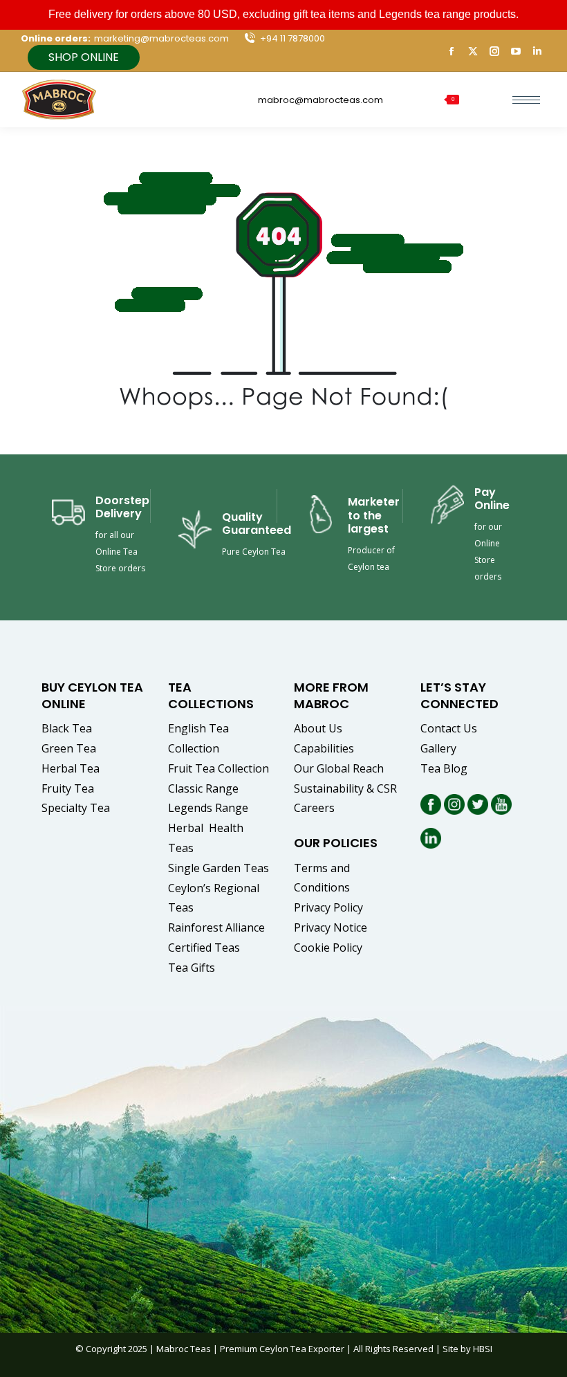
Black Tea (66, 728)
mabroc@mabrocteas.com (320, 100)
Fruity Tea (67, 788)
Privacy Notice (330, 927)
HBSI (482, 1348)
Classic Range (203, 788)
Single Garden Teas (218, 868)
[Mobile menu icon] (526, 100)
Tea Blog (443, 768)
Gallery (438, 748)
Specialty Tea (75, 807)
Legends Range (208, 807)
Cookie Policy (328, 947)
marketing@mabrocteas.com (161, 38)
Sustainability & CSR (345, 788)
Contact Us (448, 728)
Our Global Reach (339, 768)
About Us (318, 728)
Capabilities (324, 748)
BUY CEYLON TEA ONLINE (92, 695)
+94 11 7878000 (292, 38)
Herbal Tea (70, 768)
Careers (314, 807)
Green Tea (68, 748)
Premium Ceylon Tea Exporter (282, 1348)
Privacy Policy (328, 907)
